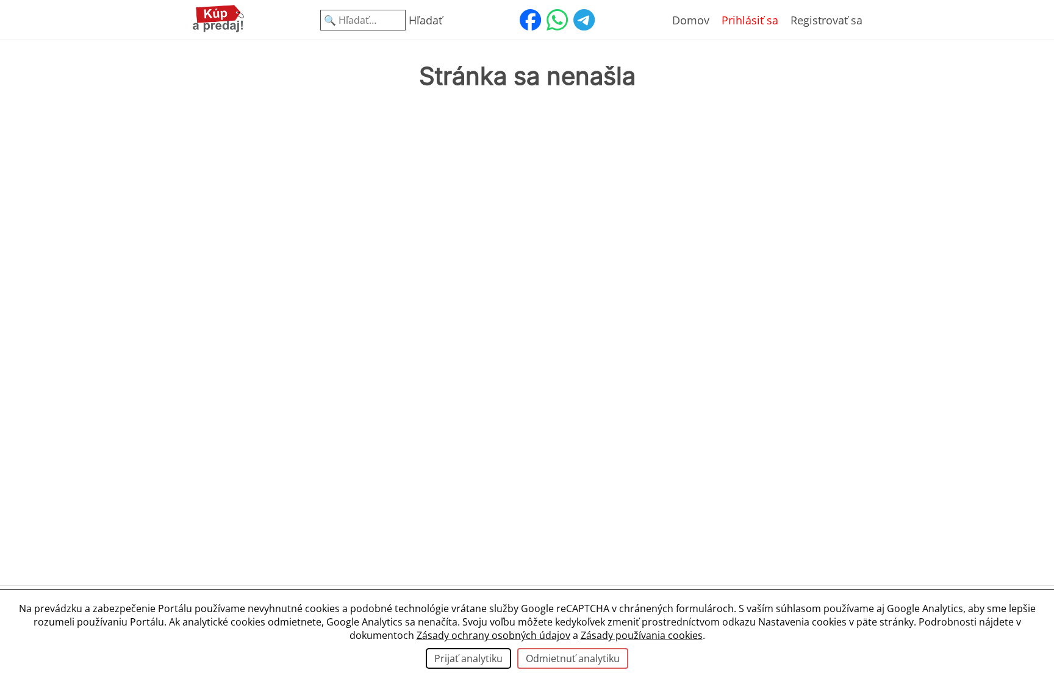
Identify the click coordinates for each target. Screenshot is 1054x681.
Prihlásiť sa (750, 20)
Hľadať (425, 20)
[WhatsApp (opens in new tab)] (556, 20)
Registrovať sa (826, 20)
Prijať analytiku (468, 658)
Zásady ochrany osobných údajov (493, 635)
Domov (690, 20)
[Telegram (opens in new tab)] (583, 20)
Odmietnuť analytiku (573, 658)
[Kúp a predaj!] (218, 30)
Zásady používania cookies (642, 635)
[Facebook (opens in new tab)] (530, 20)
